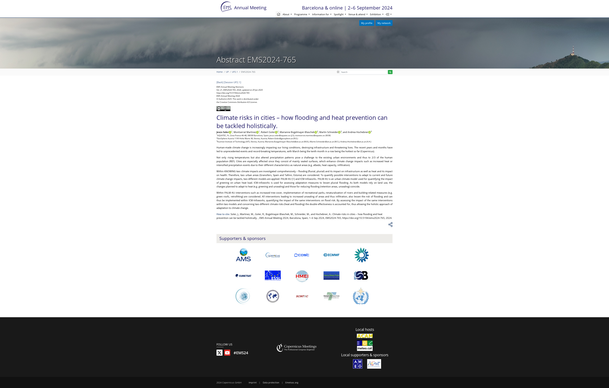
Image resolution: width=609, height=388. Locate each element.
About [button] (286, 14)
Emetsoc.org (291, 382)
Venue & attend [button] (357, 14)
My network (384, 23)
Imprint (253, 382)
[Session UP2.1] (232, 82)
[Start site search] (390, 72)
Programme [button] (301, 14)
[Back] (219, 82)
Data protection (271, 382)
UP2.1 (235, 71)
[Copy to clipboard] (390, 225)
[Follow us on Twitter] (219, 353)
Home (219, 71)
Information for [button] (321, 14)
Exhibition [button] (376, 14)
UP (227, 71)
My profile (366, 23)
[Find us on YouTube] (227, 353)
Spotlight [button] (339, 14)
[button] (389, 14)
